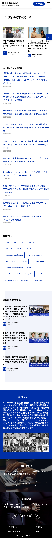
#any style (29, 274)
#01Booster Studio (34, 255)
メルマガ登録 (39, 4)
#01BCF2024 (31, 242)
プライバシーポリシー (13, 531)
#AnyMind (40, 274)
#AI (32, 261)
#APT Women (26, 280)
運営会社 (39, 531)
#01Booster (9, 249)
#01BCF (7, 242)
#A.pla (13, 261)
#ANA (29, 267)
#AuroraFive (39, 280)
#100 (6, 261)
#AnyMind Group (11, 280)
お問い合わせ (13, 527)
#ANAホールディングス (13, 274)
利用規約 (39, 527)
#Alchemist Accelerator (14, 267)
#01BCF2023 (18, 242)
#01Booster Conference (14, 255)
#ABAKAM (23, 261)
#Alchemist (40, 261)
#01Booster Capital (24, 249)
